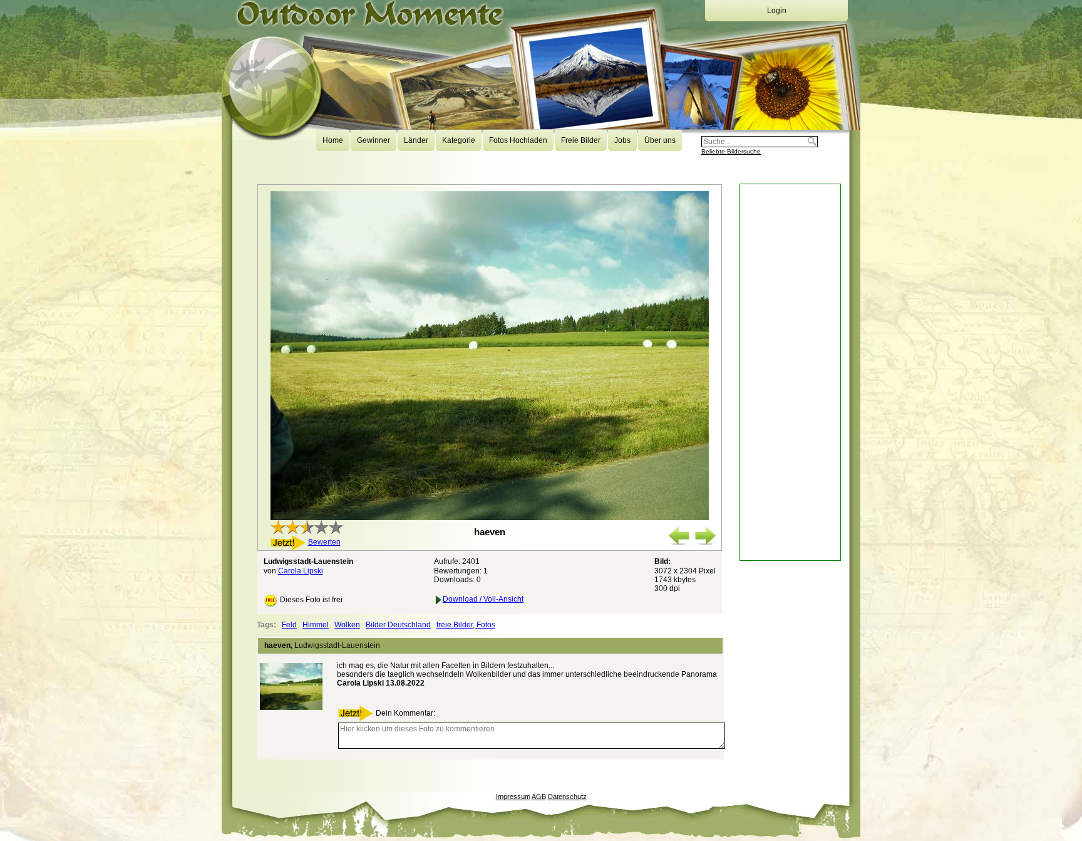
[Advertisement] (790, 372)
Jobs (622, 140)
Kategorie (458, 140)
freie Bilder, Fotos (465, 624)
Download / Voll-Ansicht (483, 599)
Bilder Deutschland (398, 624)
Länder (416, 140)
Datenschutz (567, 796)
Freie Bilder (580, 140)
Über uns (660, 140)
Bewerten (324, 542)
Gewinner (373, 140)
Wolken (347, 624)
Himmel (315, 624)
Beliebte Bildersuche (731, 151)
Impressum (513, 796)
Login (776, 10)
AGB (539, 796)
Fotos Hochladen (518, 140)
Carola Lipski (300, 571)
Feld (289, 624)
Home (332, 140)
